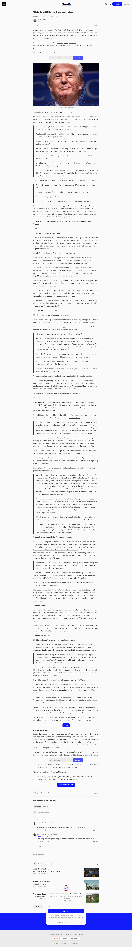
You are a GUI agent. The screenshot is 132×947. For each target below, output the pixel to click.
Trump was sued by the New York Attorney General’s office (55, 550)
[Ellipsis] (97, 822)
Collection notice (79, 934)
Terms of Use (74, 915)
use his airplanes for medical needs (70, 647)
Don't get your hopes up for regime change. (46, 871)
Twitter (52, 772)
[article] (66, 872)
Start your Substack (61, 939)
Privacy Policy (79, 917)
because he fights (51, 306)
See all (37, 906)
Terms (71, 934)
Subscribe (117, 4)
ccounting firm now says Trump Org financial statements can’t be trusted (67, 483)
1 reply (41, 846)
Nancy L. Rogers (42, 834)
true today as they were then (66, 43)
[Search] (106, 4)
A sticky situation (41, 869)
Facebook (62, 772)
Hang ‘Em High (70, 592)
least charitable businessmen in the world (79, 650)
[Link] (30, 730)
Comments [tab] (37, 806)
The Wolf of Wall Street (47, 578)
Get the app (74, 939)
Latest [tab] (40, 864)
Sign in (126, 4)
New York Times (74, 418)
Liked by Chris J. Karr (44, 836)
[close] (83, 886)
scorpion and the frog (64, 112)
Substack (57, 943)
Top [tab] (35, 864)
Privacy (66, 934)
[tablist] (41, 806)
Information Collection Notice (65, 917)
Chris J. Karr (40, 823)
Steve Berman (42, 19)
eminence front (39, 410)
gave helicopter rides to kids (66, 446)
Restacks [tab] (45, 806)
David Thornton (42, 873)
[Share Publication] (110, 4)
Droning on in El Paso (42, 881)
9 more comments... (39, 855)
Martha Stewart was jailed (68, 578)
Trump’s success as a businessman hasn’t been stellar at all (61, 468)
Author (39, 825)
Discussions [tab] (47, 864)
